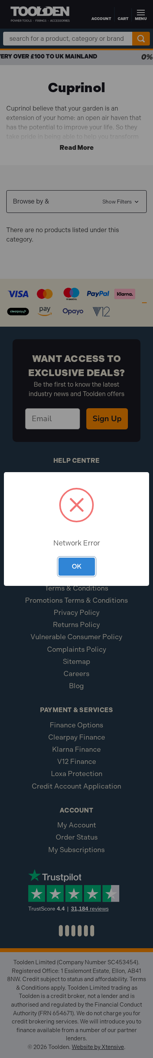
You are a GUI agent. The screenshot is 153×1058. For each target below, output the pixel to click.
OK (77, 566)
